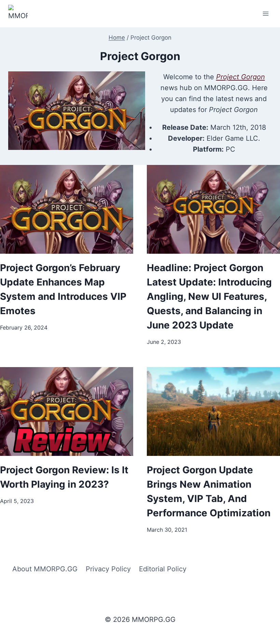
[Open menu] (265, 13)
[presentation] (66, 209)
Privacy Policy (108, 569)
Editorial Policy (162, 569)
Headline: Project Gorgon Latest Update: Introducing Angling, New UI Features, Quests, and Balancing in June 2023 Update (209, 296)
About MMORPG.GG (45, 569)
